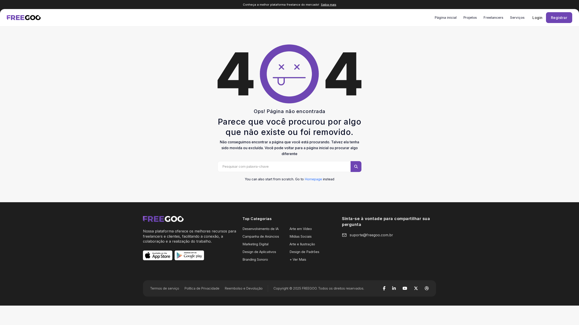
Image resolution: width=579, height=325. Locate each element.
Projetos (470, 17)
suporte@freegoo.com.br (371, 235)
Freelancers (493, 17)
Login (537, 17)
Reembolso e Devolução (244, 288)
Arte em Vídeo (301, 229)
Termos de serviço (164, 288)
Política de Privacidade (202, 288)
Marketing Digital (255, 244)
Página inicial (446, 17)
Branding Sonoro (255, 259)
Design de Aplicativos (259, 252)
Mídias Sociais (301, 236)
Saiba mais (328, 4)
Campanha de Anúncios (260, 236)
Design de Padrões (304, 252)
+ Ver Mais (298, 259)
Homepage (313, 179)
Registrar (559, 17)
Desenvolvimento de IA (260, 229)
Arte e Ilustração (302, 244)
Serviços (517, 17)
